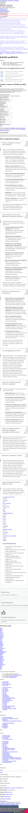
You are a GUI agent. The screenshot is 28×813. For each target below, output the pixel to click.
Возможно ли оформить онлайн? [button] (12, 455)
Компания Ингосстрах (8, 497)
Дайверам (12, 37)
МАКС (4, 516)
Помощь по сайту (14, 804)
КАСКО (1, 17)
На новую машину (7, 699)
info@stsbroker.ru (3, 10)
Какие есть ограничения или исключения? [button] (11, 292)
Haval (1, 642)
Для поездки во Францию (8, 723)
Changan (2, 633)
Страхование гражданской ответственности (7, 48)
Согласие (5, 500)
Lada (1, 647)
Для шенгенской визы (7, 717)
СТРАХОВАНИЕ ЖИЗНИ (4, 34)
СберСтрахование (7, 529)
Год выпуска (3, 102)
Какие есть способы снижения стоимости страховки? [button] (11, 383)
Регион (1, 104)
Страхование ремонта (18, 49)
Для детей (7, 42)
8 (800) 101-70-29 (4, 8)
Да (2, 125)
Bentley (1, 630)
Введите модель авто (4, 99)
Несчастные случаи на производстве (6, 27)
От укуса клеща (23, 37)
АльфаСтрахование (8, 513)
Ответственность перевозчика (20, 24)
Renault (1, 657)
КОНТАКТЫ (21, 33)
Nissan (1, 654)
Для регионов (6, 741)
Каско (1, 770)
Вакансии (1, 30)
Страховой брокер (20, 30)
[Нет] (14, 812)
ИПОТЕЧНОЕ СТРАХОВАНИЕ (5, 51)
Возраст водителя (4, 111)
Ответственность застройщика (16, 23)
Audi (1, 629)
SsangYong (2, 659)
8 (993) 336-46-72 (12, 677)
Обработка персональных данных (7, 803)
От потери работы (17, 37)
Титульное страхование (4, 47)
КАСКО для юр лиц (7, 687)
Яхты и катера (4, 50)
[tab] (14, 143)
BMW (1, 628)
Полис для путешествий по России (10, 718)
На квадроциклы (6, 754)
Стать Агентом (3, 16)
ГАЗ (1, 668)
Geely (1, 641)
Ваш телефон (3, 119)
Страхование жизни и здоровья (10, 38)
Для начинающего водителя (9, 748)
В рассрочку (5, 685)
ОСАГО (4, 17)
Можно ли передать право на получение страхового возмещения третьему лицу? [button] (11, 430)
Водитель (2, 109)
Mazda (1, 650)
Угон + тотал (5, 682)
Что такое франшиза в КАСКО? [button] (11, 350)
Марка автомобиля (4, 97)
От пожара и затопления (18, 48)
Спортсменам (7, 37)
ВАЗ (1, 666)
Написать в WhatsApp (5, 11)
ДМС (1, 39)
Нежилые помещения (3, 20)
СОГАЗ (4, 522)
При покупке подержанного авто (10, 751)
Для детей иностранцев (8, 43)
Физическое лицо (6, 95)
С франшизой (6, 681)
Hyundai (2, 644)
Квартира (9, 47)
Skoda (1, 658)
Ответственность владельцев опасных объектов (7, 24)
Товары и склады (10, 20)
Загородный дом (14, 47)
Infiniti (1, 645)
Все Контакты (3, 801)
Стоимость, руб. (3, 106)
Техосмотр (5, 709)
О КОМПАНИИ (16, 33)
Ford (1, 638)
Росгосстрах (6, 506)
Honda (1, 643)
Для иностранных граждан (9, 749)
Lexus (1, 649)
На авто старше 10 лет (7, 700)
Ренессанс (5, 526)
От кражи (24, 48)
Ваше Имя (2, 116)
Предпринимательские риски (23, 27)
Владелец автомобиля (5, 94)
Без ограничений (6, 707)
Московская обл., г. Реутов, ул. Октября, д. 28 (13, 787)
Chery (1, 634)
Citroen (1, 636)
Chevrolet (2, 635)
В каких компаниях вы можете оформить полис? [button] (11, 483)
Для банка (5, 703)
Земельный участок (21, 47)
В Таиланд (5, 727)
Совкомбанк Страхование (9, 535)
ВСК (4, 509)
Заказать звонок (4, 14)
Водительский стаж (4, 114)
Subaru (1, 662)
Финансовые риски (15, 27)
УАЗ (1, 669)
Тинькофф (5, 532)
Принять (12, 812)
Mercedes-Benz (3, 651)
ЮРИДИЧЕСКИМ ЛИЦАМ (10, 17)
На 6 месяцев (5, 690)
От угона (5, 704)
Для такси (5, 694)
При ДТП (5, 702)
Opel (1, 655)
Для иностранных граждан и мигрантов (16, 42)
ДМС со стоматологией (16, 43)
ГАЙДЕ (4, 539)
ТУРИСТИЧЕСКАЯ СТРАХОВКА (16, 51)
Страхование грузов (16, 20)
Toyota (1, 663)
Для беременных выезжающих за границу (12, 720)
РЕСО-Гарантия (7, 503)
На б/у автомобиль (7, 684)
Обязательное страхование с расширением (12, 758)
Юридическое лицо (15, 95)
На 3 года (5, 693)
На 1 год (4, 692)
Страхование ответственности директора (18, 26)
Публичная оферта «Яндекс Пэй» (5, 33)
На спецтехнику (6, 755)
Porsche (1, 656)
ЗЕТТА (4, 519)
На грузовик (5, 737)
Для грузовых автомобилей (9, 697)
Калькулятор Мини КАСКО (9, 706)
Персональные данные (5, 124)
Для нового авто (6, 735)
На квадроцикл (6, 696)
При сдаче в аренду (11, 49)
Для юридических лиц (8, 739)
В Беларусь (5, 719)
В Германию (5, 726)
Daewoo (2, 637)
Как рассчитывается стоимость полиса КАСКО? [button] (11, 143)
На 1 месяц (5, 688)
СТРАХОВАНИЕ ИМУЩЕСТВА (5, 45)
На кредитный (6, 701)
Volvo (1, 665)
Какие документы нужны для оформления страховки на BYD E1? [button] (12, 215)
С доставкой (5, 759)
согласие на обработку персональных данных (15, 128)
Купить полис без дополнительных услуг (12, 757)
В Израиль (5, 725)
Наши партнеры (6, 30)
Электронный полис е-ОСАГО (9, 761)
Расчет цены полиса (7, 762)
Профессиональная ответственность (6, 26)
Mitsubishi (2, 652)
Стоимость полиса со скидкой (9, 708)
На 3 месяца (5, 689)
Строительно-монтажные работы (5, 23)
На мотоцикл (5, 695)
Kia (0, 631)
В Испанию (5, 724)
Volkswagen (2, 664)
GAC (1, 640)
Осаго (1, 772)
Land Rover (2, 648)
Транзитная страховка (7, 756)
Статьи (12, 33)
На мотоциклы (6, 752)
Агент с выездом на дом (13, 30)
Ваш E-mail (2, 122)
